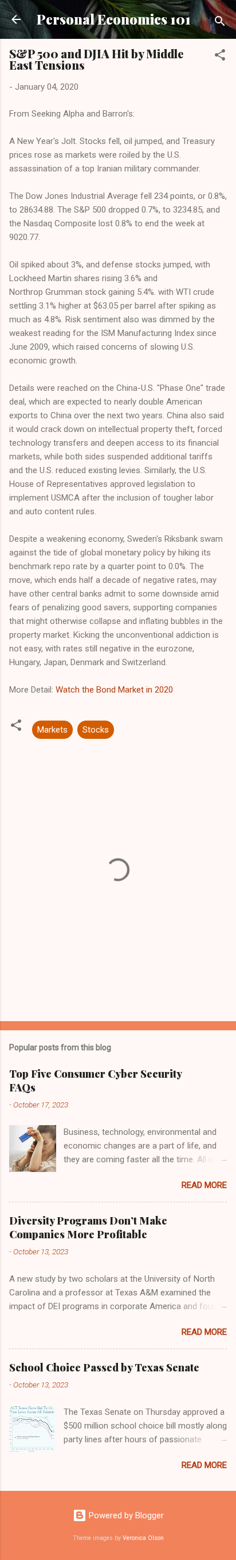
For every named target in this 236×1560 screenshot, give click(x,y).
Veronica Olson (143, 1538)
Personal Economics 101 (114, 19)
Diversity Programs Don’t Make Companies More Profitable (88, 1227)
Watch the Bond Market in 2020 (114, 690)
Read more (204, 1185)
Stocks (95, 730)
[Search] (220, 23)
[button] (220, 57)
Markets (52, 730)
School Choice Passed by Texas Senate (104, 1367)
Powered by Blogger (125, 1515)
